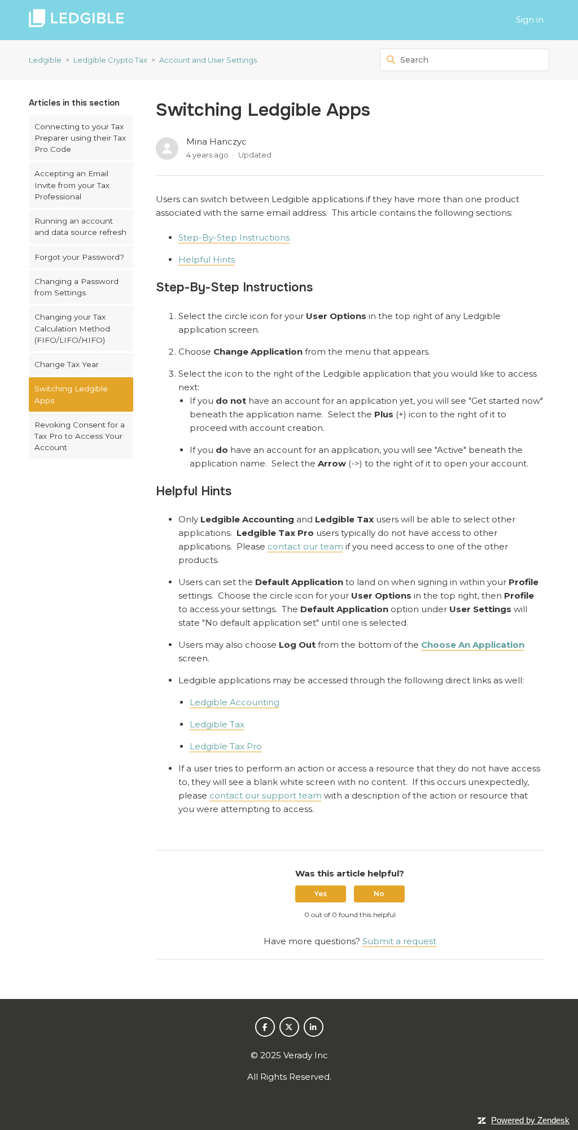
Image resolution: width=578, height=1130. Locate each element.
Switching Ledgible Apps (71, 394)
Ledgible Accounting (234, 702)
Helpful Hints (206, 259)
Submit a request (399, 941)
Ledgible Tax (217, 724)
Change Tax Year (66, 364)
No (379, 893)
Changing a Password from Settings (76, 287)
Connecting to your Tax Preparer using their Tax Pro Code (80, 138)
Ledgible (45, 59)
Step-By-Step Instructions (234, 237)
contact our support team (265, 795)
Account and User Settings (208, 59)
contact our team (305, 546)
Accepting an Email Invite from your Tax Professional (72, 185)
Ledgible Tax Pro (226, 746)
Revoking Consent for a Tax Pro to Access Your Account (79, 436)
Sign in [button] (530, 19)
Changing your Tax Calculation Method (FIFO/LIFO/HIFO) (72, 328)
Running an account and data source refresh (80, 226)
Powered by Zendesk (530, 1120)
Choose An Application (472, 644)
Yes (320, 893)
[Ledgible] (76, 20)
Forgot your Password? (79, 256)
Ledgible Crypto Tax (110, 59)
